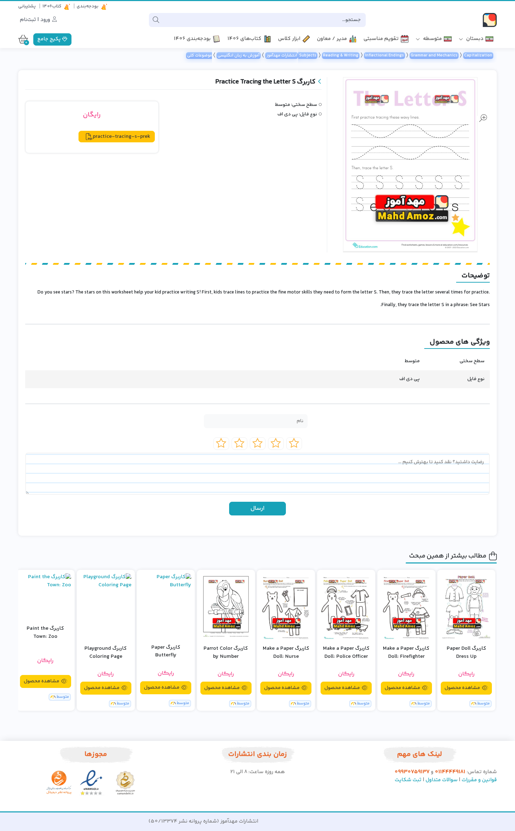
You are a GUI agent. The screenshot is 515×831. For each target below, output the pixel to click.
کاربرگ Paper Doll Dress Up (466, 653)
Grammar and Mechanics (434, 55)
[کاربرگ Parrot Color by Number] (226, 606)
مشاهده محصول (463, 688)
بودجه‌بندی (87, 6)
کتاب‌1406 (51, 6)
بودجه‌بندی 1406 (192, 39)
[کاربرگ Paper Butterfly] (165, 605)
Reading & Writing (340, 55)
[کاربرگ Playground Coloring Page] (105, 606)
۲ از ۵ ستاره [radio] (276, 443)
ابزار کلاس (289, 39)
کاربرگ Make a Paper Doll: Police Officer (346, 653)
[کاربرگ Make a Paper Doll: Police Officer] (346, 606)
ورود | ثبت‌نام (36, 20)
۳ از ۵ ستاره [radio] (258, 443)
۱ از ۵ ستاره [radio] (294, 443)
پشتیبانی (27, 6)
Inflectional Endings (384, 55)
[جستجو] (156, 20)
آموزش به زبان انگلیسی (239, 55)
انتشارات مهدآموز (281, 55)
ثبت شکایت (408, 780)
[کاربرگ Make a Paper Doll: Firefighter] (406, 606)
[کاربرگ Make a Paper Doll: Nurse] (285, 606)
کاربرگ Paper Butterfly (165, 652)
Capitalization (478, 55)
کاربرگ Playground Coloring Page (105, 653)
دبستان (474, 39)
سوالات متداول (442, 780)
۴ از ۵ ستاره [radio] (239, 443)
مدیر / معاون (332, 39)
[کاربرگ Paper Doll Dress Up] (466, 606)
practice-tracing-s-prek (121, 137)
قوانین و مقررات (479, 780)
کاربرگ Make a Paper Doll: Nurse (286, 653)
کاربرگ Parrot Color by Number (226, 653)
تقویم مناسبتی (381, 39)
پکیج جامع (49, 39)
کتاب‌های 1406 (244, 39)
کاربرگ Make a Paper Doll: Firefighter (406, 653)
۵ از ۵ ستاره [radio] (221, 443)
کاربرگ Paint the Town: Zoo (45, 633)
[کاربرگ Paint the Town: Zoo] (45, 593)
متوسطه (432, 39)
